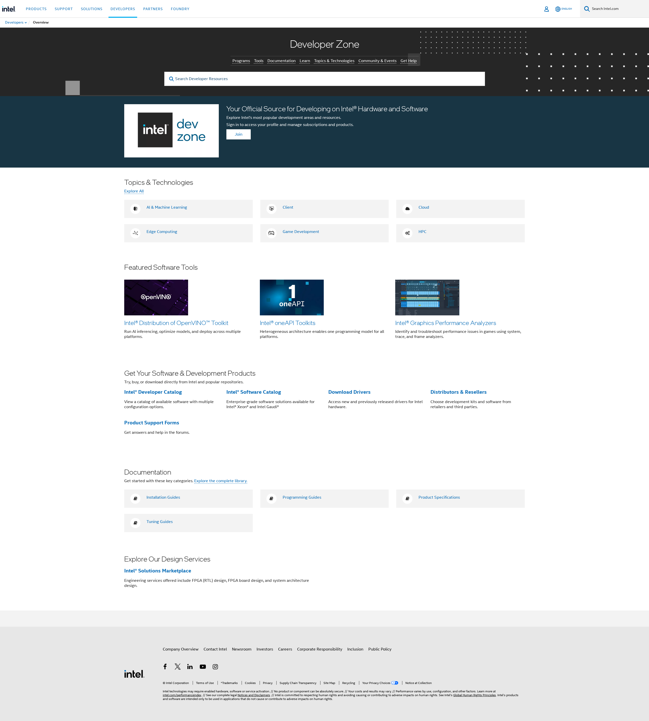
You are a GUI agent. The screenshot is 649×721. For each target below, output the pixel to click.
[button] (324, 305)
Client (288, 207)
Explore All (134, 191)
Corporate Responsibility (319, 649)
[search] (171, 79)
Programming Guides (302, 497)
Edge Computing (162, 231)
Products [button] (36, 9)
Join (238, 134)
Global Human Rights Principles (474, 695)
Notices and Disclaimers (254, 695)
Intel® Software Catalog (253, 392)
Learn (305, 60)
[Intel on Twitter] (177, 667)
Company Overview (181, 649)
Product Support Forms (151, 423)
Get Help (409, 60)
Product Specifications (439, 497)
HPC (422, 231)
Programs (241, 60)
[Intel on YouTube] (203, 667)
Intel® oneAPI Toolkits (287, 323)
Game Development (301, 231)
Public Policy (379, 649)
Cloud (424, 207)
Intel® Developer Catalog (153, 392)
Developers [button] (123, 9)
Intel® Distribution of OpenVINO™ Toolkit (176, 323)
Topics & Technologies (334, 60)
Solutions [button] (91, 9)
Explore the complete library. (220, 480)
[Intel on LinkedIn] (190, 667)
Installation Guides (163, 497)
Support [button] (64, 9)
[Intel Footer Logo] (134, 673)
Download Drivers (349, 392)
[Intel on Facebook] (165, 667)
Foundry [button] (180, 9)
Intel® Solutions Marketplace (157, 571)
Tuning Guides (160, 521)
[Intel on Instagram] (215, 667)
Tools (258, 60)
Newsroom (241, 649)
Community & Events (377, 60)
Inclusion (355, 649)
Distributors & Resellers (458, 392)
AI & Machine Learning (167, 207)
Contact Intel (215, 649)
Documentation (281, 60)
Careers (285, 649)
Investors (265, 649)
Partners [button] (153, 9)
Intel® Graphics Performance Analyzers (445, 323)
